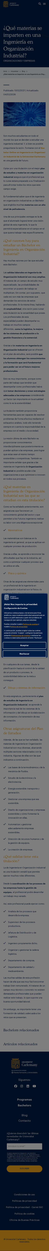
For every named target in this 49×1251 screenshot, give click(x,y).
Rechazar (24, 653)
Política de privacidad (18, 626)
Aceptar (24, 645)
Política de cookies (30, 624)
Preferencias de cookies (20, 635)
